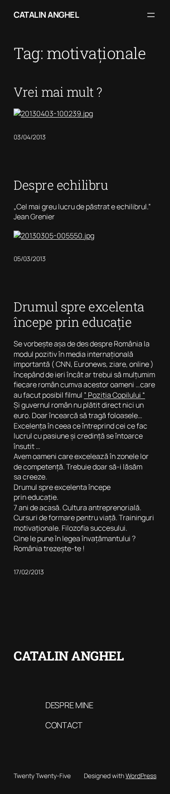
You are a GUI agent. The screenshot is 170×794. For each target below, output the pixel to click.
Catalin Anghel (46, 14)
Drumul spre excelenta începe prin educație (79, 314)
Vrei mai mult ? (58, 92)
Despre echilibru (61, 185)
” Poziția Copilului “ (114, 395)
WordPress (141, 775)
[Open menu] (151, 15)
